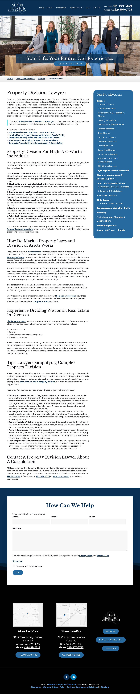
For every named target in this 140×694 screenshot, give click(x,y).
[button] (131, 682)
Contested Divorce (106, 108)
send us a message (44, 121)
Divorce (101, 100)
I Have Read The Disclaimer (29, 566)
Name (15, 516)
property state (34, 251)
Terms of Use (103, 555)
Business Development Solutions (82, 687)
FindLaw (105, 687)
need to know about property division (37, 381)
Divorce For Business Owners (111, 124)
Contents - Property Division (22, 129)
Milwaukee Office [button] (28, 655)
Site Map (47, 687)
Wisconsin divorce (15, 257)
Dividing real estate (16, 321)
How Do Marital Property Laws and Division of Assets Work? (36, 135)
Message (17, 528)
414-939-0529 (122, 6)
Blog (88, 8)
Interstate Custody (107, 195)
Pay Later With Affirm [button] (110, 640)
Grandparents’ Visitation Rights (113, 208)
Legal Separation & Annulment (113, 170)
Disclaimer (18, 561)
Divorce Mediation (106, 128)
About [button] (49, 8)
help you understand (66, 296)
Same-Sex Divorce (106, 150)
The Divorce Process (107, 166)
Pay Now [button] (110, 631)
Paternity (101, 212)
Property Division (105, 145)
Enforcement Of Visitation (110, 191)
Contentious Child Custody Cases (113, 187)
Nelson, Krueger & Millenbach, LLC (64, 684)
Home (41, 8)
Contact (97, 8)
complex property (41, 301)
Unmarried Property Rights (111, 230)
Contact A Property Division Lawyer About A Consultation (36, 143)
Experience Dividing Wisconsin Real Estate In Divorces (34, 137)
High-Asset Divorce (107, 137)
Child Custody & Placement (111, 183)
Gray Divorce (104, 133)
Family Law (61, 8)
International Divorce (107, 141)
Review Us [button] (111, 648)
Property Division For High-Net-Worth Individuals (32, 132)
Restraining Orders (107, 225)
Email (54, 516)
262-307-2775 (122, 9)
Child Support (104, 200)
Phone (92, 516)
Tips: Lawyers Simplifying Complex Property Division (33, 140)
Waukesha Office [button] (71, 655)
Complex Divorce (106, 104)
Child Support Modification (110, 203)
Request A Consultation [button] (70, 63)
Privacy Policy (85, 555)
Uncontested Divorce (107, 154)
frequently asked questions (20, 229)
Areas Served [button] (76, 8)
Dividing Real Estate (107, 120)
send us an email (61, 476)
